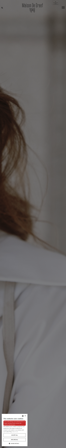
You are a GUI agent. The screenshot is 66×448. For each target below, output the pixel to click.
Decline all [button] (14, 439)
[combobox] (23, 416)
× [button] (25, 416)
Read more (15, 431)
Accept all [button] (14, 435)
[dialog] (15, 430)
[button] (14, 443)
